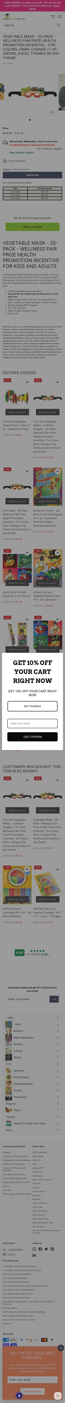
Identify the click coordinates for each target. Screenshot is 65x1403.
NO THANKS (32, 706)
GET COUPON (33, 736)
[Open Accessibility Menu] (19, 1395)
